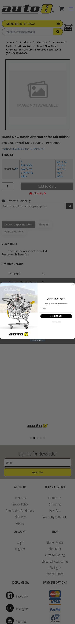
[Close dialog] (73, 285)
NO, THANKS (56, 322)
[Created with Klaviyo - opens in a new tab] (37, 340)
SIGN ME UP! (56, 316)
